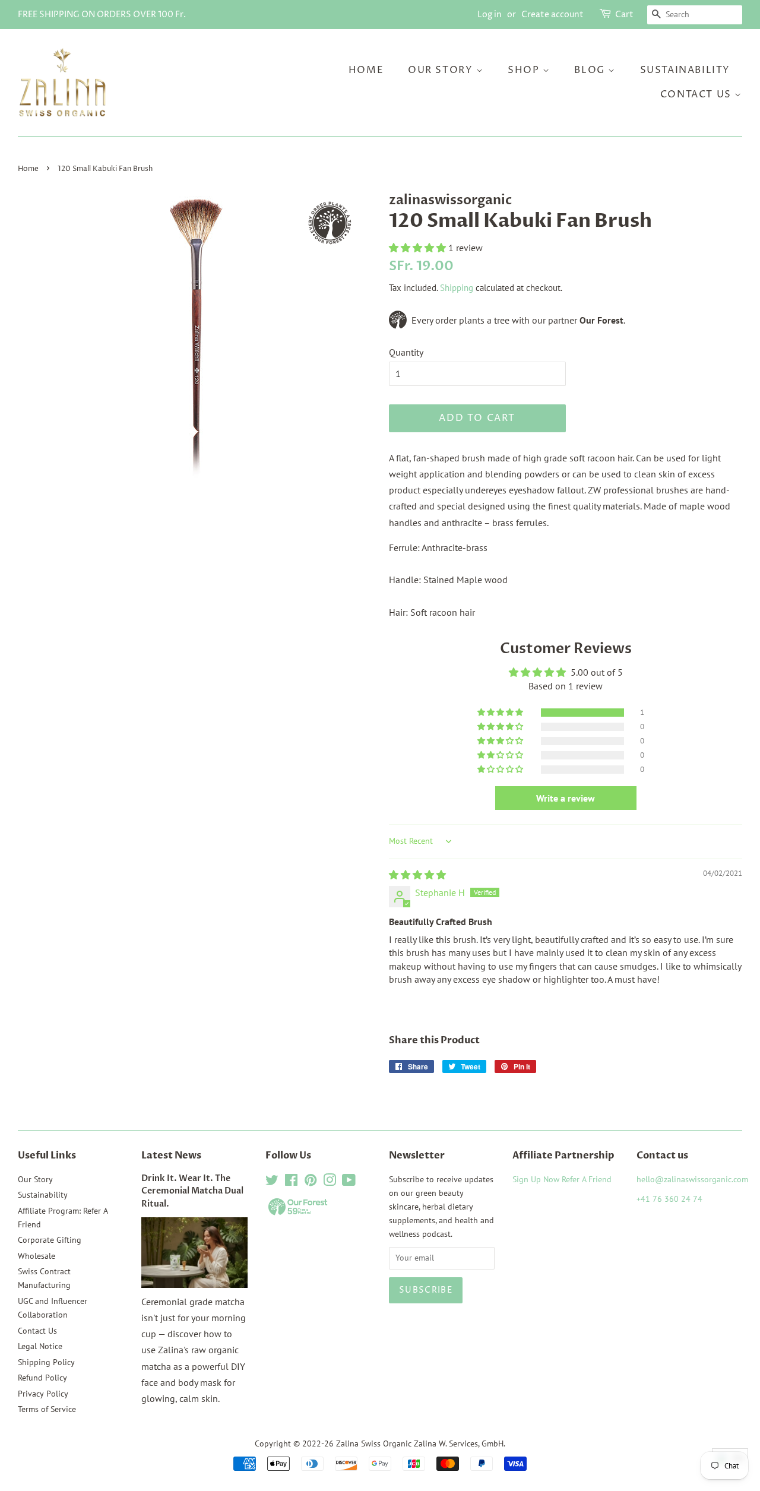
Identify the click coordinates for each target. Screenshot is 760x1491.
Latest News (171, 1155)
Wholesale (36, 1256)
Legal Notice (40, 1346)
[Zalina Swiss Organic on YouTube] (349, 1182)
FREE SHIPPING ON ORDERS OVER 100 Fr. (102, 14)
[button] (418, 248)
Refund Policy (42, 1377)
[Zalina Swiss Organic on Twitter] (271, 1182)
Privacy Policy (43, 1393)
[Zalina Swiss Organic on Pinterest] (310, 1182)
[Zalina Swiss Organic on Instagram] (329, 1182)
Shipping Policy (46, 1362)
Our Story (442, 70)
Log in (489, 14)
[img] (417, 875)
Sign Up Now (535, 1179)
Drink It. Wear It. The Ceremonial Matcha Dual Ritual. (192, 1191)
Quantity (406, 352)
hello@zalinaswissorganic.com (692, 1179)
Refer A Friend (587, 1179)
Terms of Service (47, 1409)
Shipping (456, 287)
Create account (552, 14)
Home (366, 70)
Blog (591, 70)
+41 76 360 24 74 (669, 1199)
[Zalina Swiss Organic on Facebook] (291, 1182)
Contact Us (697, 94)
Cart (624, 14)
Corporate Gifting (49, 1239)
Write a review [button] (565, 798)
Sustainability (685, 70)
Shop (525, 70)
